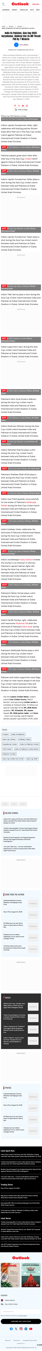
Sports (11, 26)
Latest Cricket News (19, 703)
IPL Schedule (17, 717)
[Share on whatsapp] (27, 106)
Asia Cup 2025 (32, 765)
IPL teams (28, 717)
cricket (27, 158)
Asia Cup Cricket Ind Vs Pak (13, 765)
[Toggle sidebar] (5, 4)
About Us (8, 1347)
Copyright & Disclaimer (30, 1347)
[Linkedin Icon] (26, 1335)
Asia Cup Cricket (9, 746)
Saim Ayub (27, 630)
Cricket (19, 26)
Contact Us (16, 1347)
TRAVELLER (24, 10)
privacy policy (23, 1322)
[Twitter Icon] (16, 1335)
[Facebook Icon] (11, 1335)
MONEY (14, 10)
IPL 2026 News (30, 714)
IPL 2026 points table (19, 719)
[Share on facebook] (15, 106)
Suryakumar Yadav (10, 751)
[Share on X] (19, 106)
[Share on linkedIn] (23, 106)
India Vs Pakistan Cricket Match (27, 755)
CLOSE (39, 1345)
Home (3, 26)
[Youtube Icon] (30, 1335)
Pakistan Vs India (9, 760)
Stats (35, 719)
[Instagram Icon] (21, 1335)
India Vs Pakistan (18, 741)
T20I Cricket (7, 755)
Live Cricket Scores (17, 706)
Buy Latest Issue (11, 1310)
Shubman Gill (22, 626)
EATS (32, 10)
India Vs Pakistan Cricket (29, 751)
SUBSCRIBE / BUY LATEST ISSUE (21, 1328)
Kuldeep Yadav (24, 746)
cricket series (30, 708)
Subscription (10, 1307)
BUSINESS (5, 10)
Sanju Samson (27, 562)
